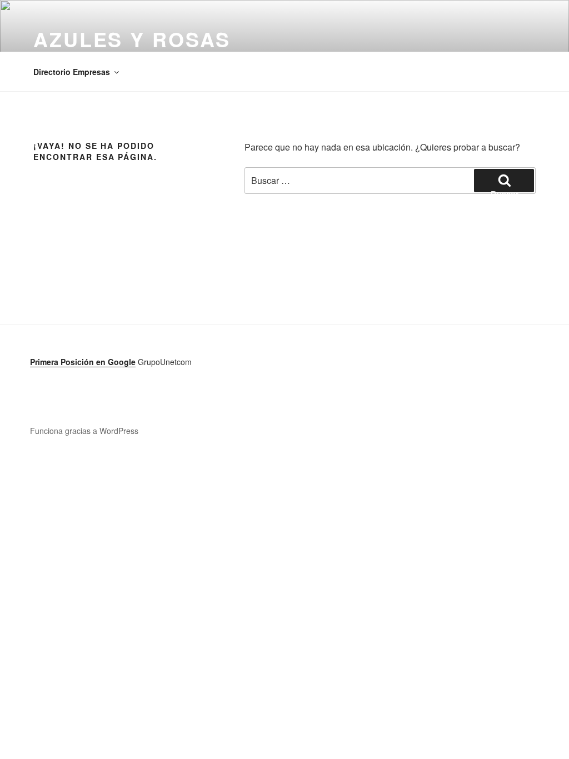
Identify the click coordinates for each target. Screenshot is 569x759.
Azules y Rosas (132, 38)
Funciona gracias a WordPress (84, 430)
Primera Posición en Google (83, 361)
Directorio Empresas (71, 71)
